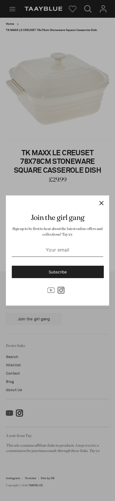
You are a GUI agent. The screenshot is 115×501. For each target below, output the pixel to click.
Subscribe (58, 272)
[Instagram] (61, 290)
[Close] (101, 203)
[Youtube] (51, 290)
